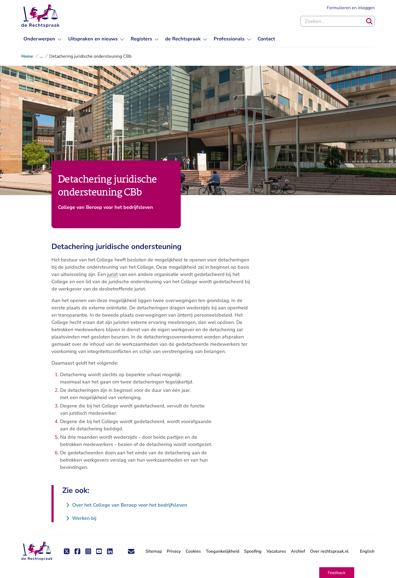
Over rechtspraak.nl (329, 551)
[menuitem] (42, 39)
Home (27, 56)
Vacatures (276, 551)
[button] (336, 572)
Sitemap (153, 551)
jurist (112, 274)
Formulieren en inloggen (351, 8)
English (367, 551)
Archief (298, 551)
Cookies (193, 551)
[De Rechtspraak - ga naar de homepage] (40, 15)
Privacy (174, 551)
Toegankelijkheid (222, 551)
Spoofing (253, 551)
